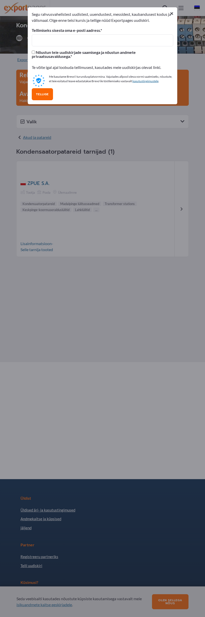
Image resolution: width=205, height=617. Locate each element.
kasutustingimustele (145, 81)
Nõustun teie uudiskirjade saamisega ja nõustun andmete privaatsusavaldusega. (84, 54)
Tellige (42, 94)
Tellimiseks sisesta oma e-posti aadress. (66, 30)
